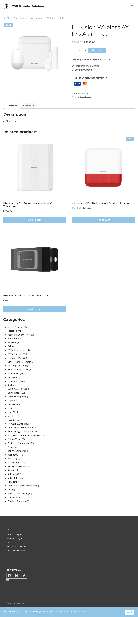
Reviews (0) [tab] (28, 105)
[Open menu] (132, 6)
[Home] (4, 18)
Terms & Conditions (15, 550)
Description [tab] (12, 105)
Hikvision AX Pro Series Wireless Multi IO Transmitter (27, 205)
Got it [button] (129, 612)
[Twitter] (24, 576)
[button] (62, 25)
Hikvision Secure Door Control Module (26, 295)
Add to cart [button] (34, 219)
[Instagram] (17, 576)
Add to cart (97, 50)
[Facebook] (9, 576)
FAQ (8, 542)
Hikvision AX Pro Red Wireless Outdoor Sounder (101, 203)
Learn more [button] (86, 612)
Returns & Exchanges (16, 546)
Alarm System (85, 97)
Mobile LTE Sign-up (15, 538)
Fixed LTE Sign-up (14, 534)
